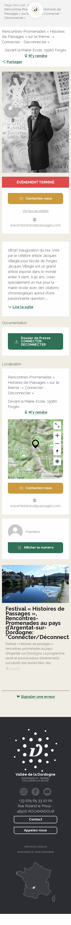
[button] (35, 122)
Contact (35, 819)
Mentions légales (35, 846)
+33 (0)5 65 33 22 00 (35, 800)
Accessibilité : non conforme (35, 852)
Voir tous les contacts (36, 210)
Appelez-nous (35, 830)
